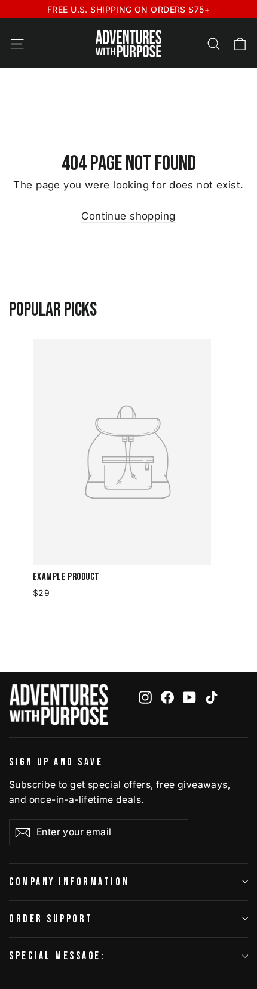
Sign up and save (56, 762)
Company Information (69, 882)
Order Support (51, 919)
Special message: (57, 956)
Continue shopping (128, 216)
